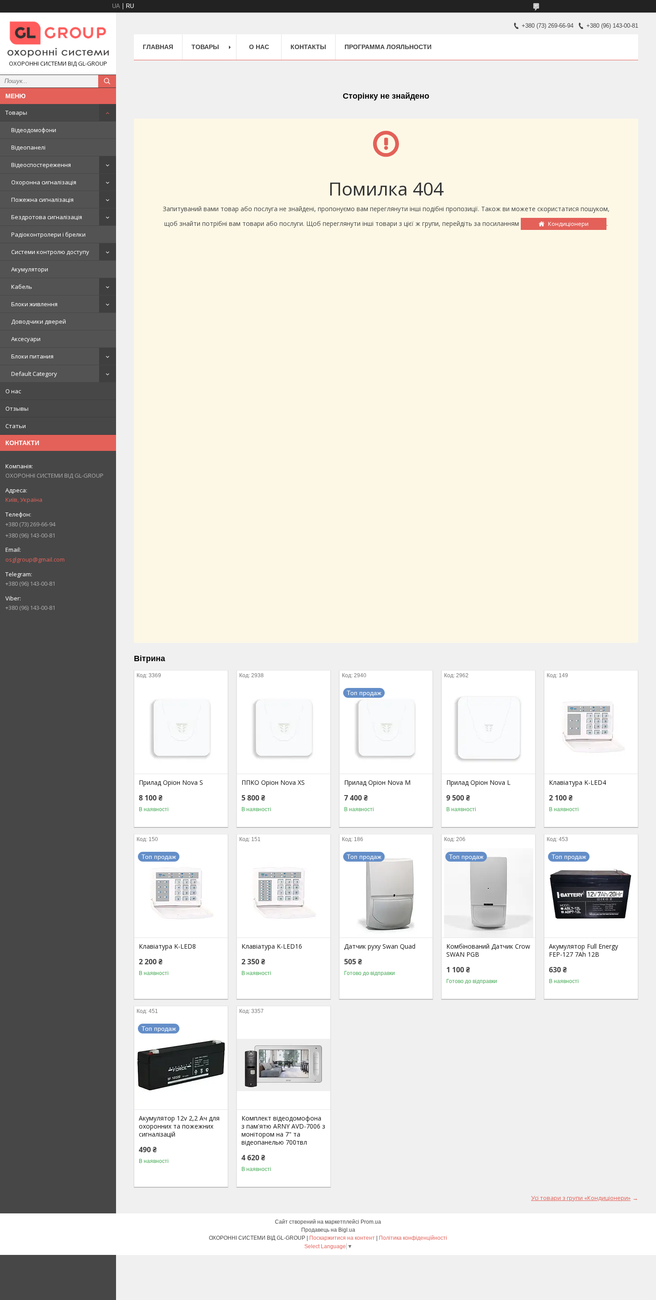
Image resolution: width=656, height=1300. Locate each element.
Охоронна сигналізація (43, 182)
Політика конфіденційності (413, 1238)
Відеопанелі (28, 147)
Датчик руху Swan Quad (379, 946)
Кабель (21, 287)
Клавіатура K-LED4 (577, 783)
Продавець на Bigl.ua (328, 1230)
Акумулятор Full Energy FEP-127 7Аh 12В (583, 950)
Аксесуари (26, 339)
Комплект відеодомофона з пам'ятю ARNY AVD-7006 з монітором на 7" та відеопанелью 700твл (283, 1130)
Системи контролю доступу (50, 252)
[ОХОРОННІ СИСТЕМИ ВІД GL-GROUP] (58, 39)
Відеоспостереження (41, 165)
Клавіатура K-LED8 (167, 946)
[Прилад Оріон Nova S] (181, 729)
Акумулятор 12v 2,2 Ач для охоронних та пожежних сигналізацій (179, 1126)
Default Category (34, 374)
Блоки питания (32, 356)
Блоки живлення (34, 304)
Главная (158, 46)
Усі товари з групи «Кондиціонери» (581, 1198)
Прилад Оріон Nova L (478, 783)
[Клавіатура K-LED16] (283, 893)
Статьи (15, 426)
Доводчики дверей (38, 321)
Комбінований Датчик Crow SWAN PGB (488, 950)
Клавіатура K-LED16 (271, 946)
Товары (16, 112)
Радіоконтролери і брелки (48, 234)
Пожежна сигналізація (42, 200)
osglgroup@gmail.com (35, 559)
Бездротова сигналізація (46, 217)
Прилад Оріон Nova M (377, 783)
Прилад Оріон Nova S (171, 783)
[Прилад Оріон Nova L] (488, 729)
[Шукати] (107, 81)
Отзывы (17, 408)
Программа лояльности (388, 46)
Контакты (308, 46)
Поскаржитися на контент (342, 1238)
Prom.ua (371, 1222)
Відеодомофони (33, 130)
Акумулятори (29, 269)
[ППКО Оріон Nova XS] (283, 729)
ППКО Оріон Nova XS (273, 783)
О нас (13, 391)
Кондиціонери (568, 224)
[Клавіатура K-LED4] (591, 729)
